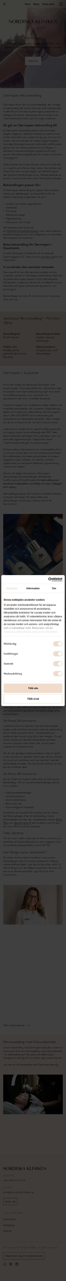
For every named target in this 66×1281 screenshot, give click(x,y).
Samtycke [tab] (11, 588)
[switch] (57, 653)
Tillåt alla (33, 688)
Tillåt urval (33, 698)
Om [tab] (54, 588)
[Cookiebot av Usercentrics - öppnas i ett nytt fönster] (48, 580)
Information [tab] (33, 588)
